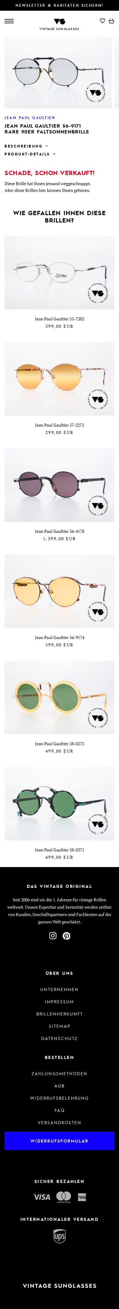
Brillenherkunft (59, 1013)
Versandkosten (59, 1122)
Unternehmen (59, 989)
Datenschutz (59, 1038)
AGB (59, 1085)
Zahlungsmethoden (59, 1073)
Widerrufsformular (59, 1140)
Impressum (59, 1001)
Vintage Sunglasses (59, 29)
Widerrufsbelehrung (59, 1098)
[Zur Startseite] (59, 21)
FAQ (60, 1110)
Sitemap (59, 1026)
